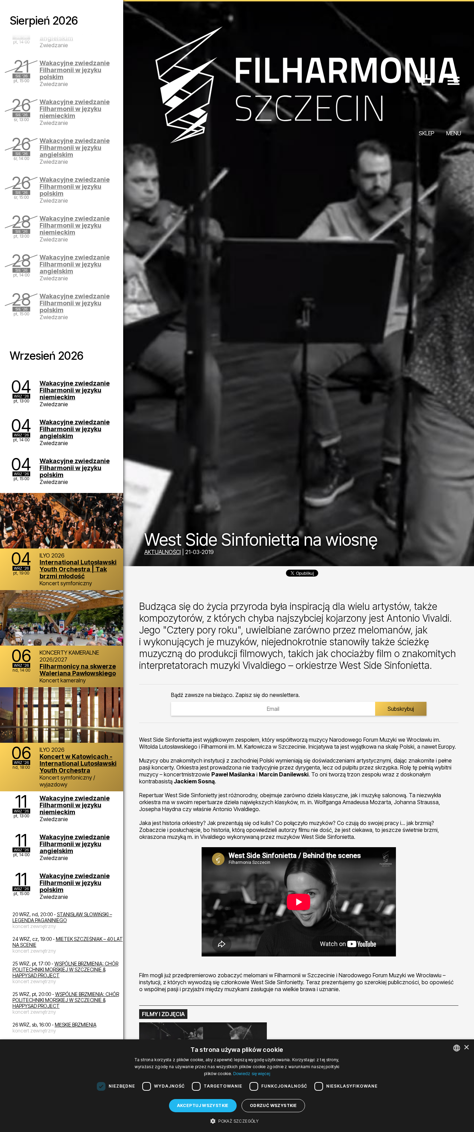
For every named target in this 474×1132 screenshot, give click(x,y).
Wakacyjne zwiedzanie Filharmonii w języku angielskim (75, 147)
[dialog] (237, 1085)
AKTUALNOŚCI (162, 551)
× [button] (466, 1047)
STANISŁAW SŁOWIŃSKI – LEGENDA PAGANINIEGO (62, 917)
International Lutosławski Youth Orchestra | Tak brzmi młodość (78, 569)
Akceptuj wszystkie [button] (203, 1105)
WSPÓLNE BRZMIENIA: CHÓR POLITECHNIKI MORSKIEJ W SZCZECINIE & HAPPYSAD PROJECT (65, 969)
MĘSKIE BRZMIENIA (75, 1025)
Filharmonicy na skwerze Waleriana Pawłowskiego (78, 670)
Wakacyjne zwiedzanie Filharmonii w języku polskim (75, 69)
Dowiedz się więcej (251, 1073)
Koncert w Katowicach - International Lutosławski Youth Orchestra (78, 763)
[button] (237, 1120)
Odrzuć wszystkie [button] (273, 1105)
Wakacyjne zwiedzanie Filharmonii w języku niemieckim (75, 108)
